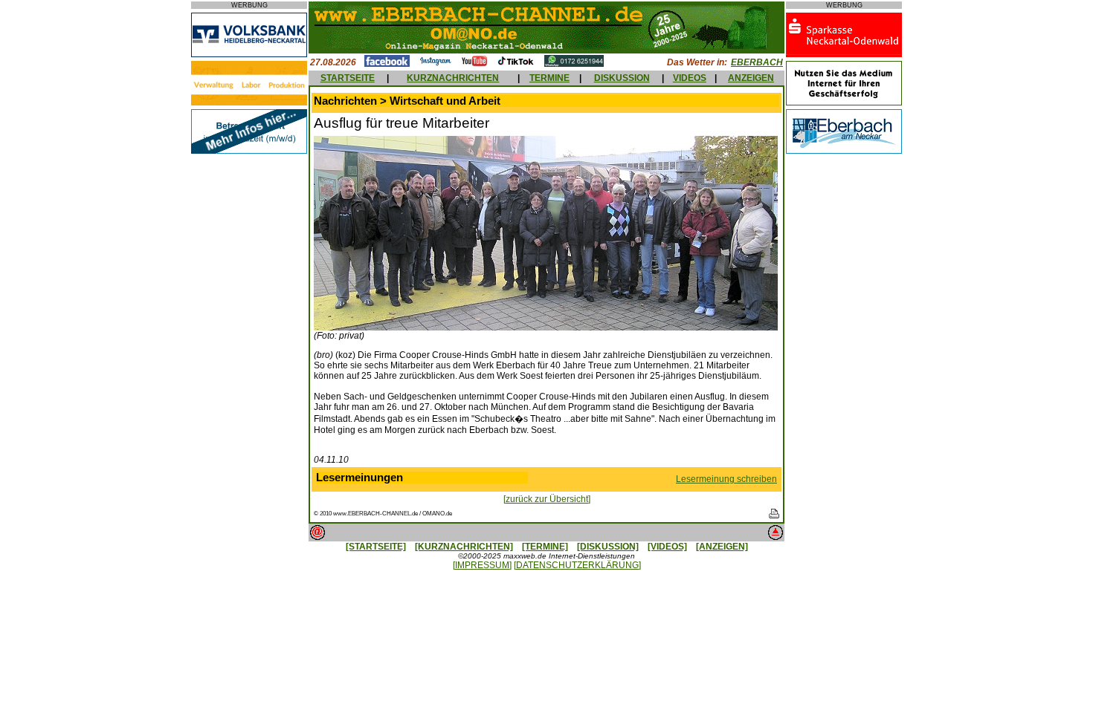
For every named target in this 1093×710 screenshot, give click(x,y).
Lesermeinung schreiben (726, 479)
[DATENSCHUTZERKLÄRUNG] (577, 565)
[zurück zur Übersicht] (546, 499)
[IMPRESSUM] (482, 565)
